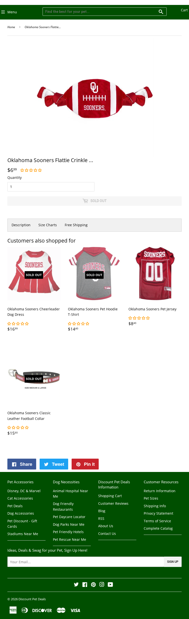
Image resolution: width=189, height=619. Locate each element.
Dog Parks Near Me (68, 524)
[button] (31, 170)
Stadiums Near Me (22, 533)
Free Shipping (76, 225)
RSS (101, 518)
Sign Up (172, 561)
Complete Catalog (158, 528)
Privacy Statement (158, 513)
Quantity (14, 177)
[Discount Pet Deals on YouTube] (110, 585)
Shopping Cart (110, 495)
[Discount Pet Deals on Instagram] (101, 585)
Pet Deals (15, 506)
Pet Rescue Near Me (69, 539)
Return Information (159, 490)
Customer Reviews (113, 503)
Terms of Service (157, 521)
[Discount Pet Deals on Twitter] (76, 585)
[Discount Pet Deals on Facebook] (84, 585)
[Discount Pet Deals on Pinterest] (93, 585)
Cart (184, 10)
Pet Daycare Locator (69, 516)
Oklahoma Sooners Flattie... (43, 27)
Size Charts (47, 225)
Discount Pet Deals (32, 599)
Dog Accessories (20, 513)
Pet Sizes (151, 498)
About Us (105, 526)
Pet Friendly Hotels (68, 531)
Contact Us (107, 533)
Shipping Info (155, 506)
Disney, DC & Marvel (24, 490)
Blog (101, 510)
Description (21, 225)
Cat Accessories (20, 498)
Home (11, 27)
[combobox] (105, 11)
